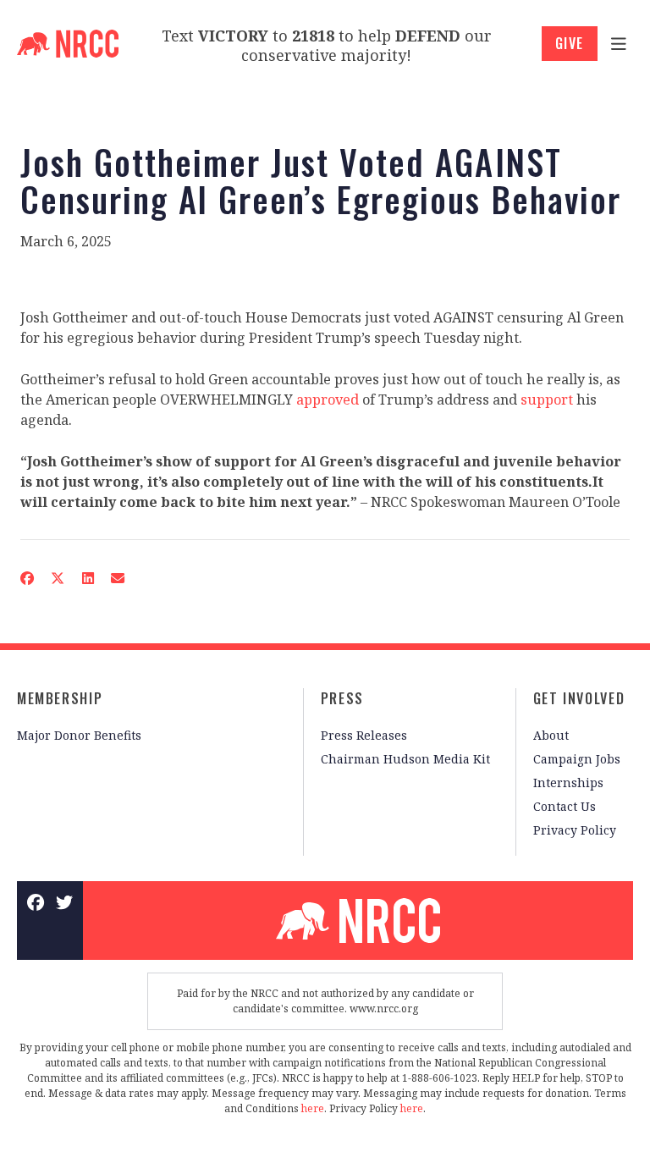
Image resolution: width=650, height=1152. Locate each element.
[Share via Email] (117, 578)
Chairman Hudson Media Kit (405, 759)
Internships (568, 782)
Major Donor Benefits (79, 735)
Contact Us (564, 806)
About (551, 735)
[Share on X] (57, 578)
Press (342, 698)
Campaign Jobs (576, 759)
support (547, 399)
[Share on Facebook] (27, 578)
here (312, 1108)
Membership (59, 698)
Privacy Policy (574, 830)
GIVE (569, 43)
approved (327, 399)
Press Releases (364, 735)
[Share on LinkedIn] (87, 578)
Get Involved (579, 698)
